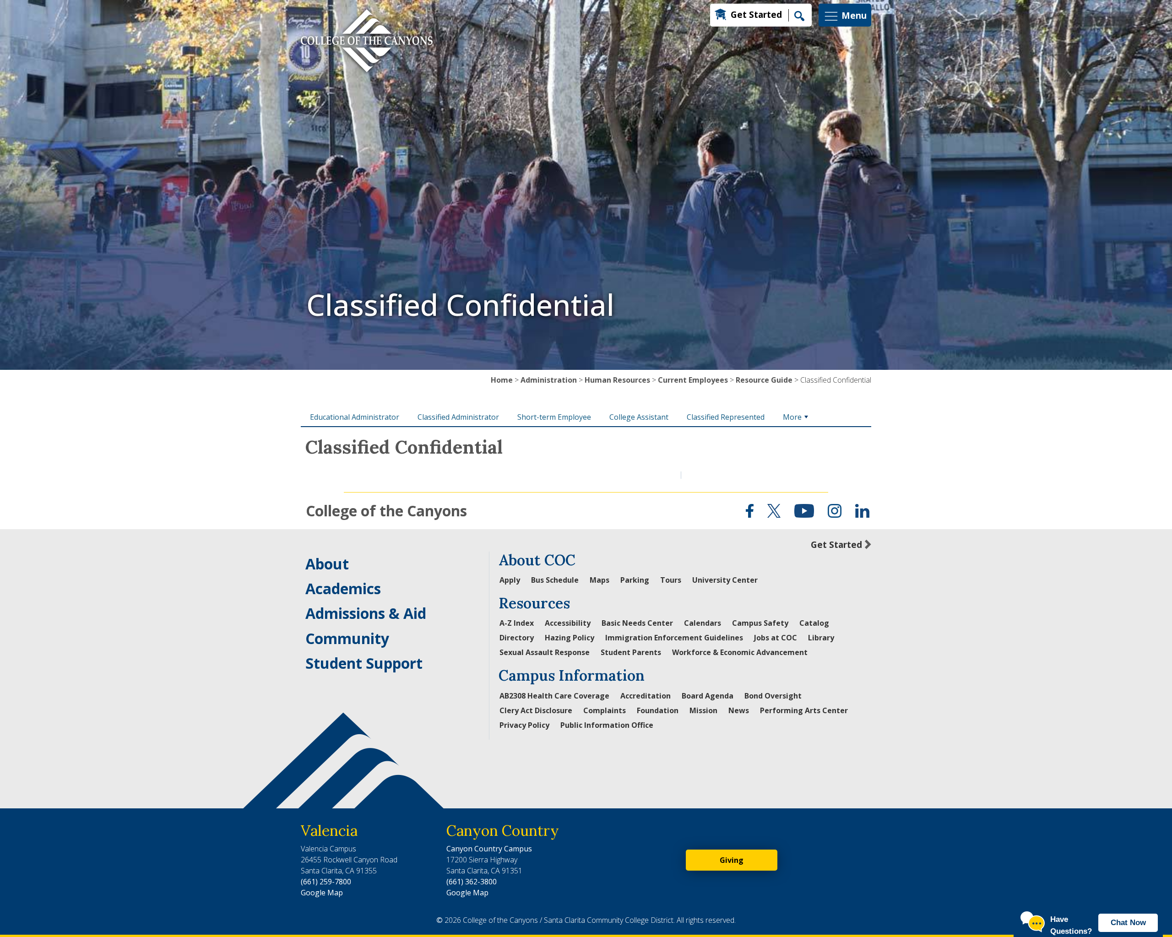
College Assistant (638, 417)
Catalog (814, 623)
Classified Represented (726, 417)
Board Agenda (707, 696)
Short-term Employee (554, 417)
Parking (634, 580)
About (327, 564)
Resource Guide (764, 380)
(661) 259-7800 (326, 882)
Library (821, 638)
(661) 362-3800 (471, 882)
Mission (703, 710)
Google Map (322, 893)
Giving (731, 860)
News (738, 710)
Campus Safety (760, 623)
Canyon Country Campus (489, 849)
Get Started (756, 14)
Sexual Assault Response (544, 652)
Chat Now (1128, 922)
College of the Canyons (386, 510)
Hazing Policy (569, 638)
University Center (725, 580)
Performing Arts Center (804, 710)
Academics (343, 588)
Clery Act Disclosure (535, 710)
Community (347, 638)
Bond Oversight (773, 696)
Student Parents (631, 652)
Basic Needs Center (637, 623)
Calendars (702, 623)
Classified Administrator (458, 417)
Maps (599, 580)
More (792, 417)
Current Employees (693, 380)
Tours (670, 580)
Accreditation (645, 696)
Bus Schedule (555, 580)
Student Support (364, 663)
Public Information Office (606, 725)
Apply (509, 580)
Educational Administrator (354, 417)
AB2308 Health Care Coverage (554, 696)
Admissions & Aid (365, 613)
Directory (516, 638)
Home (502, 380)
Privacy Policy (524, 725)
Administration (549, 380)
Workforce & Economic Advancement (740, 652)
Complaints (604, 710)
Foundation (657, 710)
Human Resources (617, 380)
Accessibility (568, 623)
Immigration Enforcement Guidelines (674, 638)
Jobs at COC (775, 638)
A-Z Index (516, 623)
